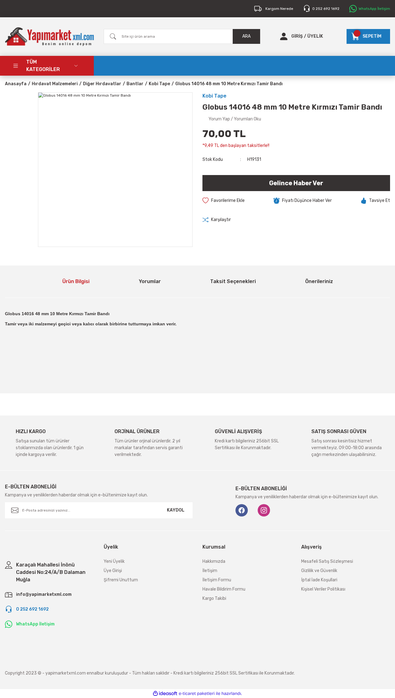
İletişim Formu (216, 580)
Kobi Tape (214, 96)
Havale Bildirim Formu (223, 589)
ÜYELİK (315, 36)
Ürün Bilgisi (75, 281)
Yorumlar (150, 281)
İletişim (209, 570)
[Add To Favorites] (223, 200)
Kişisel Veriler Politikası (323, 589)
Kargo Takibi (214, 598)
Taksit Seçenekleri (233, 281)
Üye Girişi (113, 570)
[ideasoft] (165, 694)
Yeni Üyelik (114, 561)
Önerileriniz (319, 281)
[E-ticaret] (197, 693)
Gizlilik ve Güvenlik (319, 570)
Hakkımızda (213, 561)
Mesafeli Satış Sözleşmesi (327, 561)
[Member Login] (284, 36)
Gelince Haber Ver (296, 183)
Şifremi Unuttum (121, 580)
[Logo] (49, 36)
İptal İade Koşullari (319, 580)
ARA (246, 36)
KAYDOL (176, 510)
